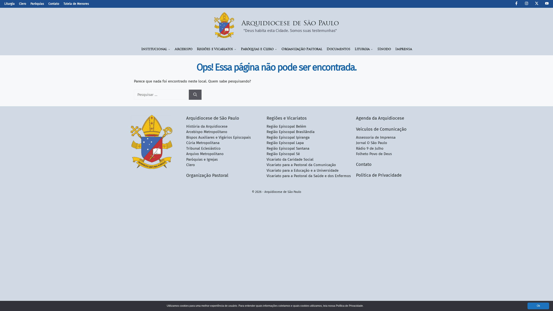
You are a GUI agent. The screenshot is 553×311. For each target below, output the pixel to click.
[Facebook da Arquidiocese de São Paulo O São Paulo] (516, 4)
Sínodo (384, 49)
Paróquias (37, 4)
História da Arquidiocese (206, 126)
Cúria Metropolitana (202, 143)
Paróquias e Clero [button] (257, 49)
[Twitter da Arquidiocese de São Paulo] (537, 4)
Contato (53, 4)
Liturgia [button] (362, 49)
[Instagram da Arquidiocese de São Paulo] (526, 4)
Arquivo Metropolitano (205, 154)
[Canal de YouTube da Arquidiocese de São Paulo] (547, 4)
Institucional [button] (154, 49)
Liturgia (9, 4)
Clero (22, 4)
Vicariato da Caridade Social (290, 159)
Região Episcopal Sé (283, 154)
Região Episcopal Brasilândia (291, 132)
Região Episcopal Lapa (285, 143)
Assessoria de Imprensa (376, 137)
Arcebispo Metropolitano (206, 132)
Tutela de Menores (76, 4)
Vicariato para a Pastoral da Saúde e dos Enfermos (309, 176)
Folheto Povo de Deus (374, 154)
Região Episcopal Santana (288, 148)
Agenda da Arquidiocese (380, 118)
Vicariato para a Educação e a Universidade (302, 170)
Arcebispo (183, 49)
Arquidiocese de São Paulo (290, 23)
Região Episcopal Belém (286, 126)
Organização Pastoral (301, 49)
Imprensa (403, 49)
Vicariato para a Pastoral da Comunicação (301, 165)
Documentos (338, 49)
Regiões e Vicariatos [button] (215, 49)
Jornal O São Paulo (371, 143)
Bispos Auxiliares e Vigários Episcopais (218, 137)
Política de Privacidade (379, 175)
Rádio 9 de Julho (369, 148)
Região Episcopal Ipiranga (288, 137)
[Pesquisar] (195, 95)
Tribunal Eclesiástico (203, 148)
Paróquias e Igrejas (202, 159)
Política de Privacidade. (350, 305)
